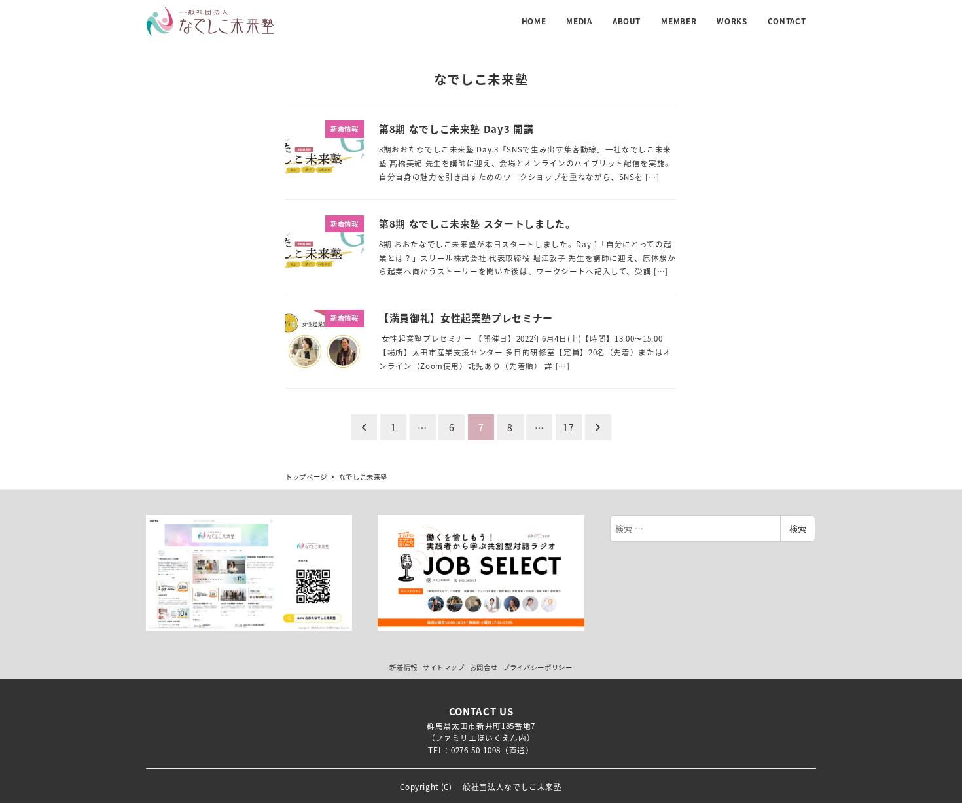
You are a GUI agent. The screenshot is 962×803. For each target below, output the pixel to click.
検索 (797, 528)
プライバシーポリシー (538, 667)
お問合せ (484, 667)
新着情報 (403, 667)
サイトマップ (444, 667)
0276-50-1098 (476, 749)
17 (568, 427)
